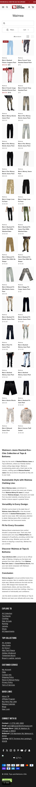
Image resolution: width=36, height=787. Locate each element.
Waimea (4, 58)
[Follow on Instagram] (10, 750)
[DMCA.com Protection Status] (18, 780)
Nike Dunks (6, 645)
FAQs (4, 672)
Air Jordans (6, 643)
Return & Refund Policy (10, 680)
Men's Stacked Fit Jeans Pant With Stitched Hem (8, 229)
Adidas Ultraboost (9, 653)
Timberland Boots (8, 656)
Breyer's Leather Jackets (11, 658)
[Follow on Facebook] (3, 750)
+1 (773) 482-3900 (16, 723)
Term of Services (8, 685)
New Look (6, 709)
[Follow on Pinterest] (18, 750)
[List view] (33, 36)
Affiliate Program (8, 699)
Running (5, 624)
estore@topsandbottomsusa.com (19, 726)
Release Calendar (8, 704)
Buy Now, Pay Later (9, 702)
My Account (6, 670)
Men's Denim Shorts (9, 400)
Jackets (5, 626)
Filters (12, 30)
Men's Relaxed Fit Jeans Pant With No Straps (9, 259)
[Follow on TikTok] (25, 750)
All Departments (8, 631)
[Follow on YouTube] (21, 750)
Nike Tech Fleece (8, 650)
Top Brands (6, 616)
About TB (5, 696)
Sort (24, 30)
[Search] (4, 23)
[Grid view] (28, 36)
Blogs (4, 707)
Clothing (5, 618)
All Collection (7, 613)
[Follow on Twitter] (7, 750)
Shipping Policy (8, 677)
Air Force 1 (6, 648)
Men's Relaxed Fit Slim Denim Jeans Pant (8, 289)
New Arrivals (7, 621)
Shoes (4, 629)
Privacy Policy (7, 682)
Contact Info (7, 675)
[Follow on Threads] (14, 750)
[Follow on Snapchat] (29, 750)
